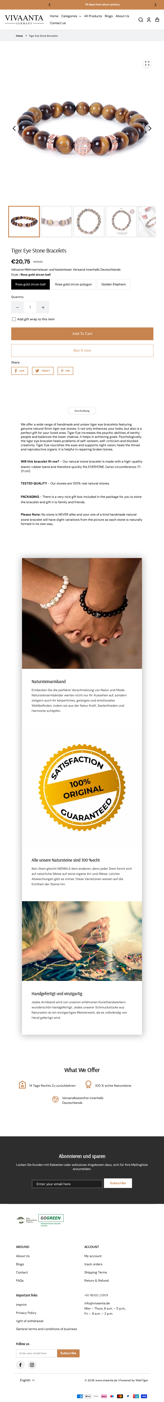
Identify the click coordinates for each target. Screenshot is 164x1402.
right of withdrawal (29, 1321)
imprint (21, 1305)
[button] (140, 19)
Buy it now (82, 350)
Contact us (58, 23)
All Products (93, 16)
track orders (93, 1264)
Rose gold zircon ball (30, 284)
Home (54, 16)
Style (31, 275)
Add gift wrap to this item (36, 319)
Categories (69, 16)
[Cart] (157, 19)
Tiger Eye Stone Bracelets (43, 35)
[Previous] (49, 4)
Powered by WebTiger (133, 1380)
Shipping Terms (95, 1272)
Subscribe (118, 1183)
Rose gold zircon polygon (73, 284)
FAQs (20, 1280)
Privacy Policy (26, 1313)
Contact (22, 1272)
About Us (122, 16)
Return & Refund (96, 1280)
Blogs (109, 16)
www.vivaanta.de (106, 1380)
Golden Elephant (113, 284)
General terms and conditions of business (46, 1329)
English (25, 1380)
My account (93, 1256)
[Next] (155, 4)
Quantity (17, 297)
